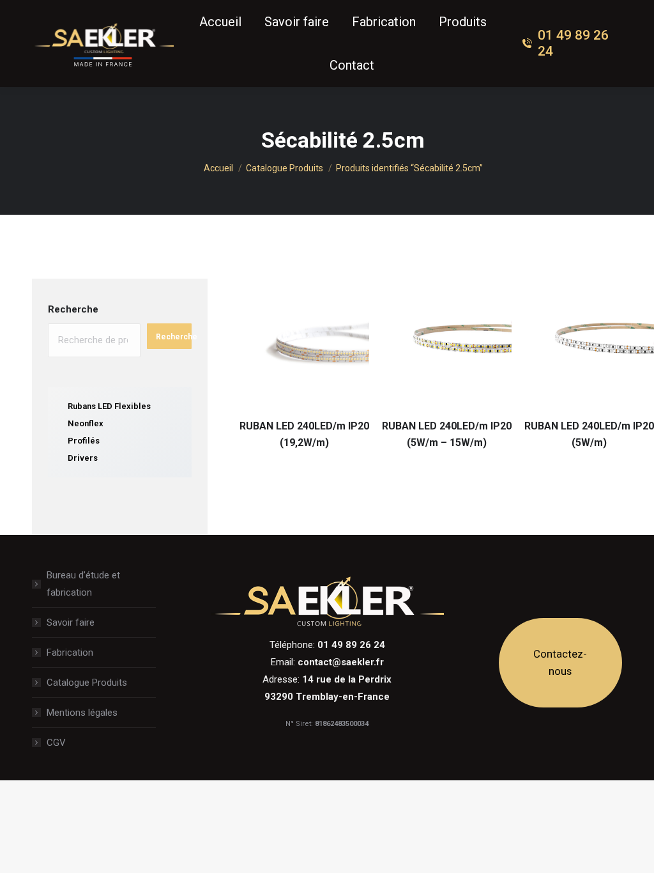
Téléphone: (327, 645)
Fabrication (70, 652)
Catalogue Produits (87, 682)
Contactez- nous (560, 662)
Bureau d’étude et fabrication (83, 583)
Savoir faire (71, 622)
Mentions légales (82, 712)
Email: (327, 662)
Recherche (73, 309)
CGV (56, 742)
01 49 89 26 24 (573, 43)
